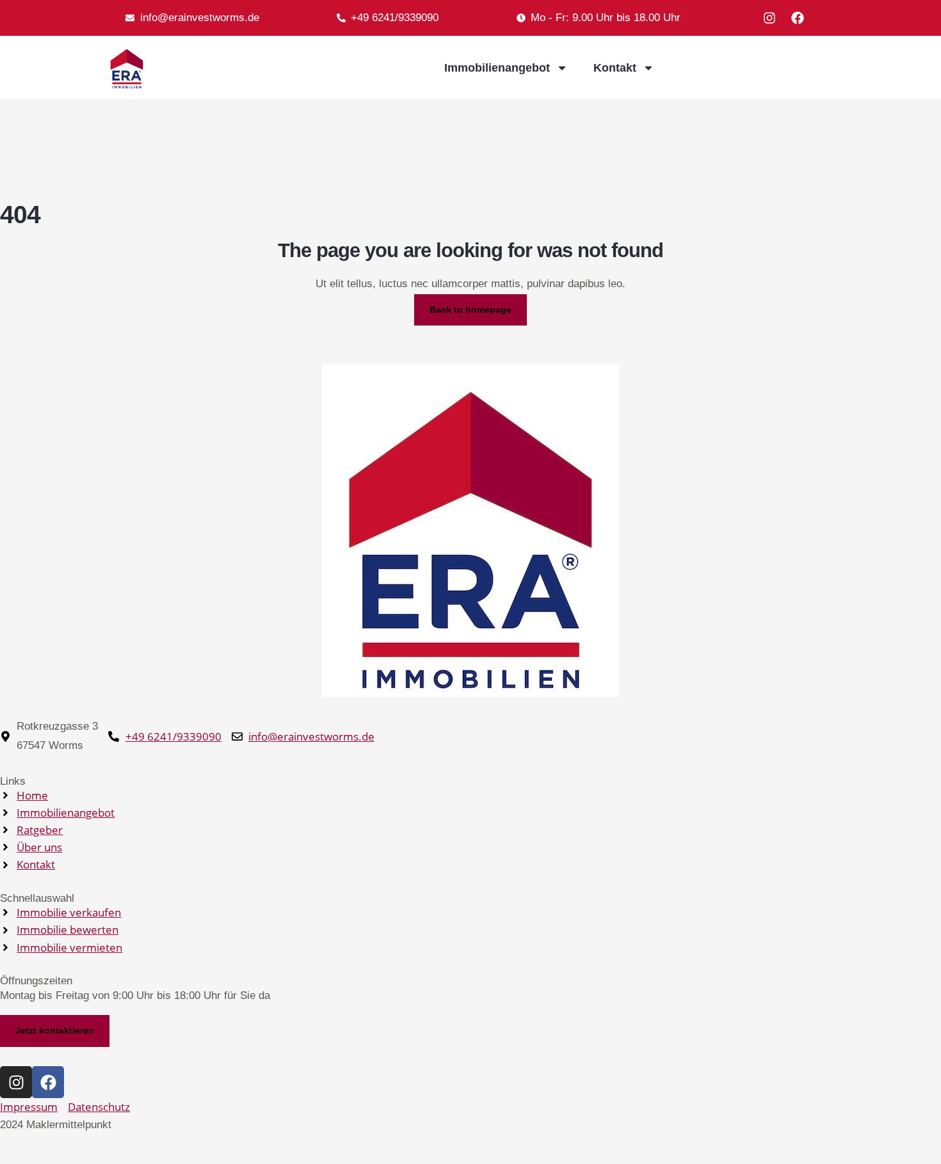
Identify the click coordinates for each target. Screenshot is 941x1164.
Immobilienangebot (497, 67)
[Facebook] (797, 17)
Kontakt (614, 67)
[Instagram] (769, 17)
